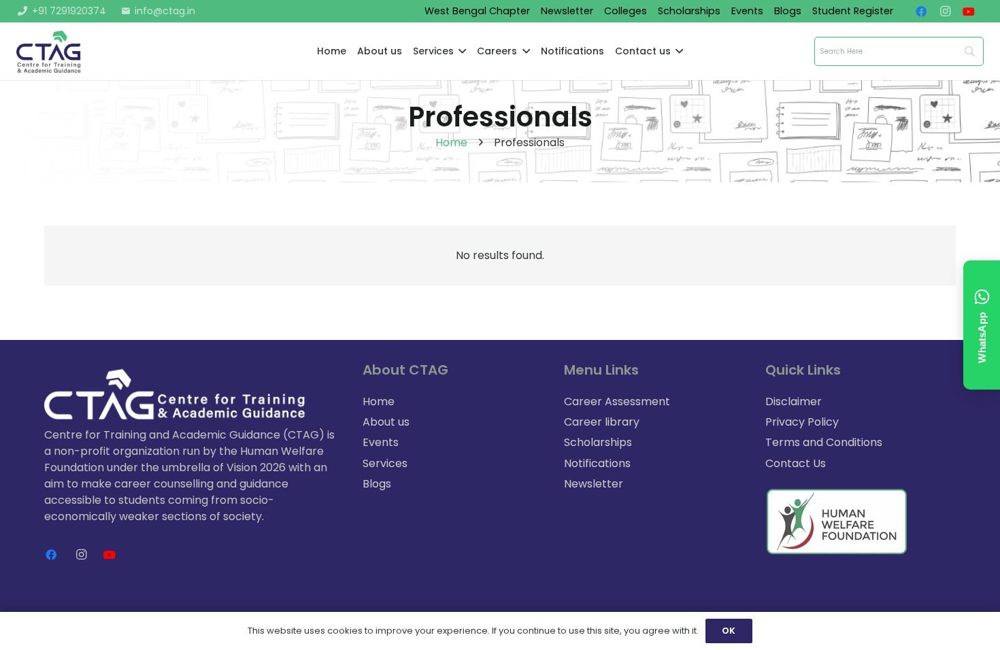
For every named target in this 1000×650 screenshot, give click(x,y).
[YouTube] (973, 11)
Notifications (597, 463)
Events (381, 442)
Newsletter (593, 484)
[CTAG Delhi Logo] (49, 51)
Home (451, 142)
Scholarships (598, 442)
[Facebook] (925, 11)
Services (385, 463)
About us (386, 422)
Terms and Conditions (823, 442)
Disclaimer (793, 401)
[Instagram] (949, 11)
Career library (601, 422)
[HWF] (843, 521)
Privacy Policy (802, 422)
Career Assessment (617, 401)
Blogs (377, 484)
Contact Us (795, 463)
